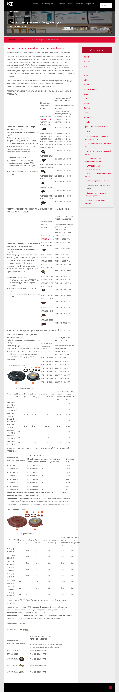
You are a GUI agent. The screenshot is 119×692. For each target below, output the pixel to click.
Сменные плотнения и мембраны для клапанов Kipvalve (35, 48)
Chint (86, 80)
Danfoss (87, 108)
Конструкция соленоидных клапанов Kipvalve (96, 137)
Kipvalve (87, 131)
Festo (86, 113)
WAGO (86, 66)
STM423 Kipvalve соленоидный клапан (98, 175)
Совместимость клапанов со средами (97, 201)
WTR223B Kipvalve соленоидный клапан (93, 160)
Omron (86, 94)
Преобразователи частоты (94, 127)
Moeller (86, 85)
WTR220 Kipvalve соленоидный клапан (98, 145)
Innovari (87, 103)
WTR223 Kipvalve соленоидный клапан (98, 152)
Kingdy (86, 71)
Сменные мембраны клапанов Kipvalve (97, 187)
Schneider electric (90, 89)
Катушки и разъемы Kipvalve (98, 181)
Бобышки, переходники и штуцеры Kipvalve (95, 194)
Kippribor (87, 122)
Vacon (86, 117)
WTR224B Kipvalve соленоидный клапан (93, 167)
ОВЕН (86, 57)
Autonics (87, 61)
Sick (85, 99)
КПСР (86, 75)
